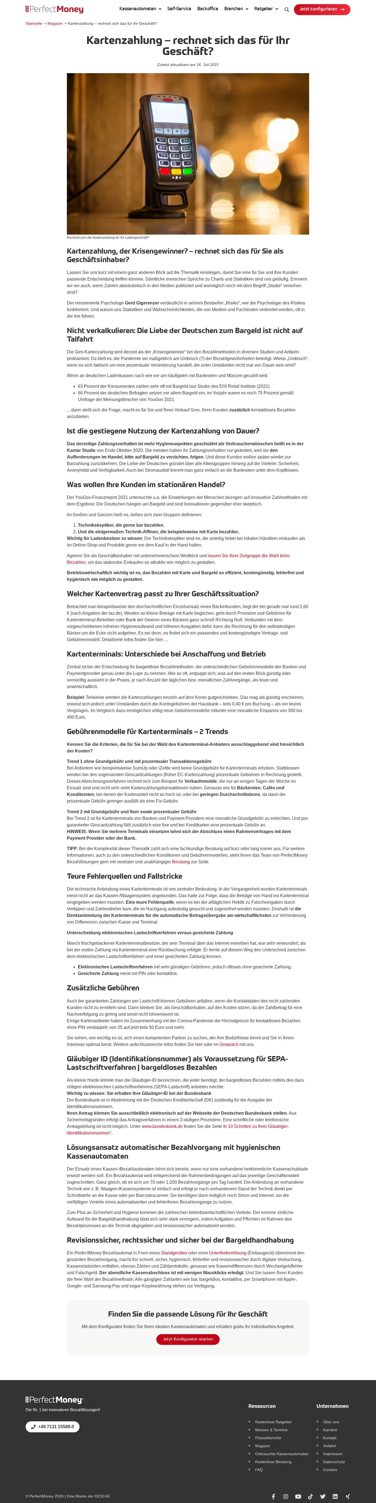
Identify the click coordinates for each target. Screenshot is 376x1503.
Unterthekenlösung (227, 1253)
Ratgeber (263, 9)
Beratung (181, 861)
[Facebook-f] (273, 1496)
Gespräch (228, 1044)
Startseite (34, 23)
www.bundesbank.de (162, 1126)
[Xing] (347, 1496)
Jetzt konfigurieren (318, 9)
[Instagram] (285, 1496)
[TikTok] (310, 1496)
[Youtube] (298, 1496)
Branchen (233, 9)
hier (159, 639)
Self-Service (179, 9)
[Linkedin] (335, 1496)
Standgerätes (174, 1253)
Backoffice (207, 9)
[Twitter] (323, 1496)
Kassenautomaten (137, 9)
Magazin (55, 23)
